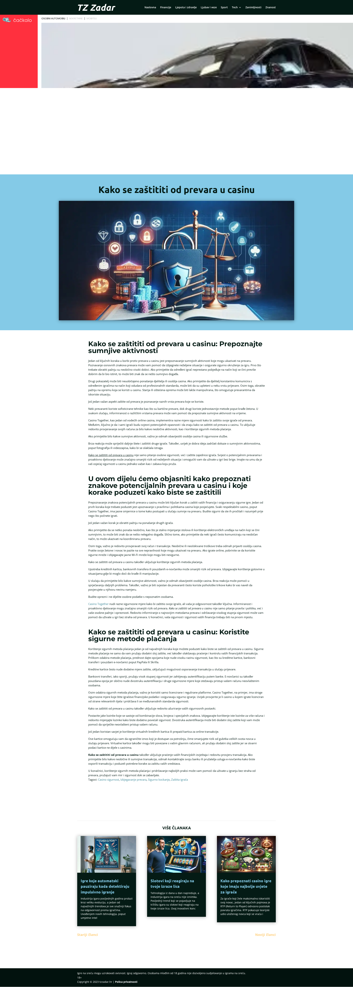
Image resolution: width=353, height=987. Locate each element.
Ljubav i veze (209, 7)
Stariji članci (87, 934)
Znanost (270, 7)
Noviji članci (265, 934)
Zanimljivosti (253, 7)
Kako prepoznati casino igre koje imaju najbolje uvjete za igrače (245, 886)
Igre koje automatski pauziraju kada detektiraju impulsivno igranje (105, 886)
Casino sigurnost (108, 779)
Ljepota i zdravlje (186, 7)
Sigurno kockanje (159, 779)
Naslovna (150, 7)
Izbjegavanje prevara (133, 779)
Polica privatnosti (126, 982)
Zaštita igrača (179, 779)
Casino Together (98, 604)
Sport (224, 7)
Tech (235, 7)
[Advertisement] (176, 117)
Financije (165, 7)
